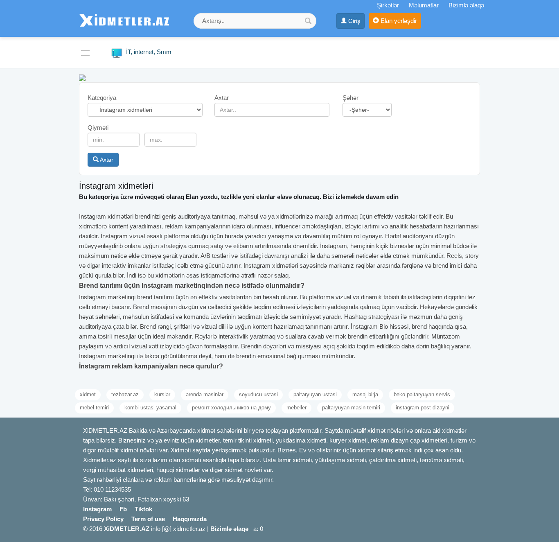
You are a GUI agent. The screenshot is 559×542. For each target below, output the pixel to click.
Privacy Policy (103, 518)
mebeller (296, 407)
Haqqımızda (190, 518)
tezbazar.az (125, 394)
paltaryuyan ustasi (315, 394)
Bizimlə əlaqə (466, 5)
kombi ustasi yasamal (150, 407)
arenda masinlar (204, 394)
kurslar (162, 394)
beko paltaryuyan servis (422, 394)
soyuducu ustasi (258, 394)
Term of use (148, 518)
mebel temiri (94, 407)
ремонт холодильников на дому (231, 407)
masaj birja (365, 394)
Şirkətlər (388, 5)
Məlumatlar (424, 5)
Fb (123, 509)
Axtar (106, 159)
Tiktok (143, 509)
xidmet (88, 394)
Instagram (97, 509)
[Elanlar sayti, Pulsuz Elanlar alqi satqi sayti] (82, 77)
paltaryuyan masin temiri (351, 407)
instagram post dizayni (422, 407)
